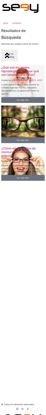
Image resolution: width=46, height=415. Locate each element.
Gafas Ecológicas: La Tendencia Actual (16, 110)
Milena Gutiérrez (20, 80)
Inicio (5, 23)
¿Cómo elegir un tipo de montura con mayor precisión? (18, 152)
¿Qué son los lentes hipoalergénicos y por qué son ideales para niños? (20, 71)
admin (15, 161)
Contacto (16, 23)
